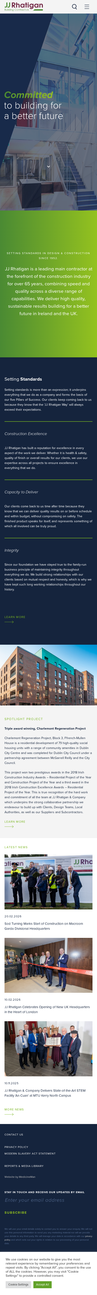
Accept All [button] (42, 1284)
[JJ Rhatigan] (24, 7)
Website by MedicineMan (20, 1176)
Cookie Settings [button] (18, 1284)
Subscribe (16, 1213)
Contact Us (14, 1134)
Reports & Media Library (24, 1166)
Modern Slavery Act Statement (30, 1153)
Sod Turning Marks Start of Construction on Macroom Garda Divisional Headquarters (44, 923)
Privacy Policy (16, 1147)
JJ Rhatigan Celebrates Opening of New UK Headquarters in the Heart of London (47, 1006)
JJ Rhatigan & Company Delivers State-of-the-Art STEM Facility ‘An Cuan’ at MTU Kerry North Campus (45, 1090)
